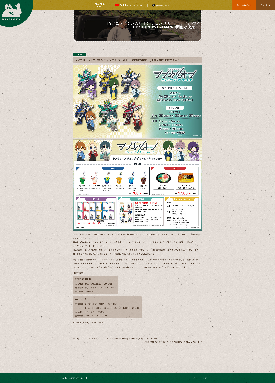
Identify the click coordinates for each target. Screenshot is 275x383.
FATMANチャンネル (136, 6)
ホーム (268, 5)
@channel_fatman (162, 6)
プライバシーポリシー (200, 378)
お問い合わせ (246, 5)
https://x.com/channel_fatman (90, 322)
